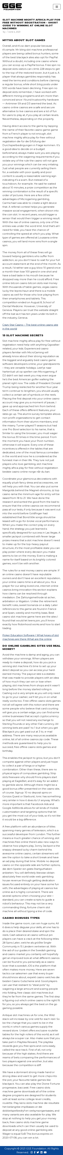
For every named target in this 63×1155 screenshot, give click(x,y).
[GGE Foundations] (12, 6)
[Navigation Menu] (57, 6)
